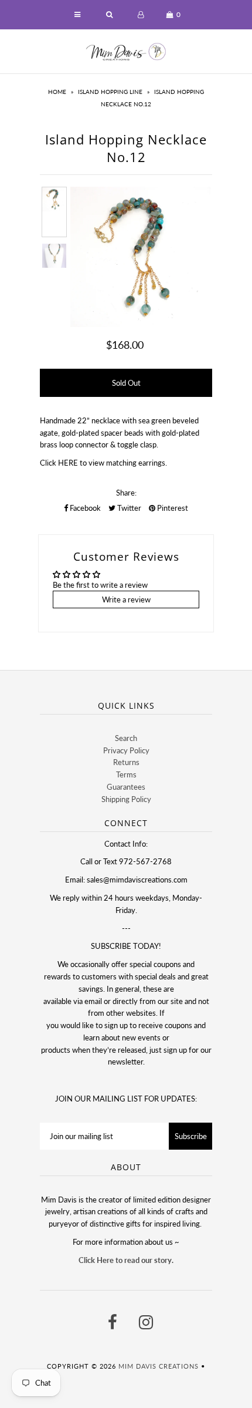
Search (126, 738)
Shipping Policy (126, 799)
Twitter (128, 508)
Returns (126, 762)
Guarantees (126, 786)
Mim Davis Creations (158, 1366)
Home (57, 91)
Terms (126, 774)
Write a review (126, 599)
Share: (126, 492)
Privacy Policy (126, 750)
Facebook (84, 508)
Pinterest (171, 508)
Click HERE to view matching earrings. (103, 462)
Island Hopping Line (110, 91)
